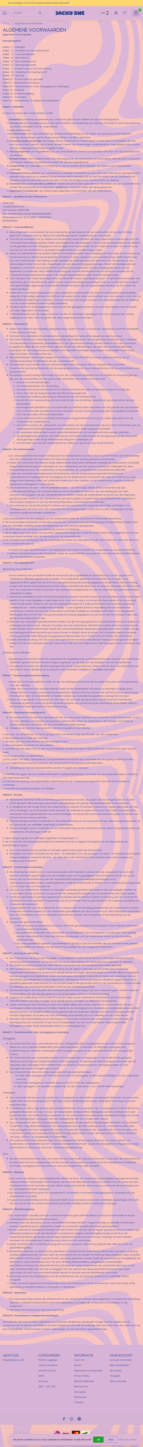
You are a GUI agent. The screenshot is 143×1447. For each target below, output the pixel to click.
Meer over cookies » (128, 1439)
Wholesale (80, 1397)
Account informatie (120, 1360)
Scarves (43, 1381)
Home (6, 23)
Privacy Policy (81, 1375)
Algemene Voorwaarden (29, 23)
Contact (78, 1402)
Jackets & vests (47, 1370)
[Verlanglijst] (124, 12)
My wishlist (116, 1370)
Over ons (79, 1360)
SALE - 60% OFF (46, 1386)
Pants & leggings (47, 1360)
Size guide (80, 1392)
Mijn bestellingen (119, 1365)
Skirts (41, 1375)
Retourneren (81, 1386)
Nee (111, 1439)
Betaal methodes (84, 1381)
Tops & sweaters (48, 1365)
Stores (77, 1365)
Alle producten (118, 1381)
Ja (98, 1439)
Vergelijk (115, 1375)
